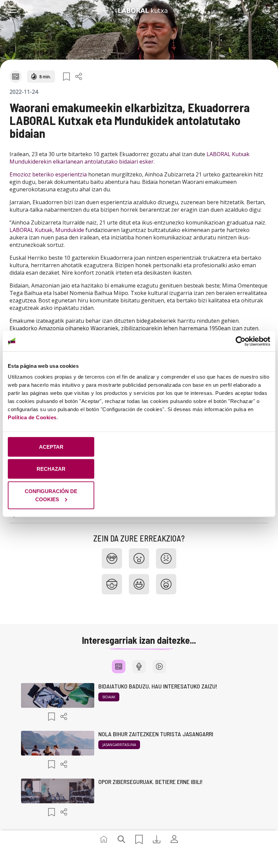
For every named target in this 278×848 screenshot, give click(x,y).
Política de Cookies (32, 417)
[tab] (118, 666)
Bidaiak (108, 697)
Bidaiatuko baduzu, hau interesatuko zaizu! (157, 686)
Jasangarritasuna (119, 744)
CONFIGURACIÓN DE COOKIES (51, 495)
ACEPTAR (51, 446)
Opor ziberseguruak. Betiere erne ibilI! (150, 781)
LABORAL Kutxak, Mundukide (46, 230)
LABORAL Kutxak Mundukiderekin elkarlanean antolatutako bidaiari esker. (129, 157)
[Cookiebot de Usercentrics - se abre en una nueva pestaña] (240, 341)
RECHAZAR (51, 469)
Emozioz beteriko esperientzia (48, 174)
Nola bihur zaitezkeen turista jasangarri (155, 734)
